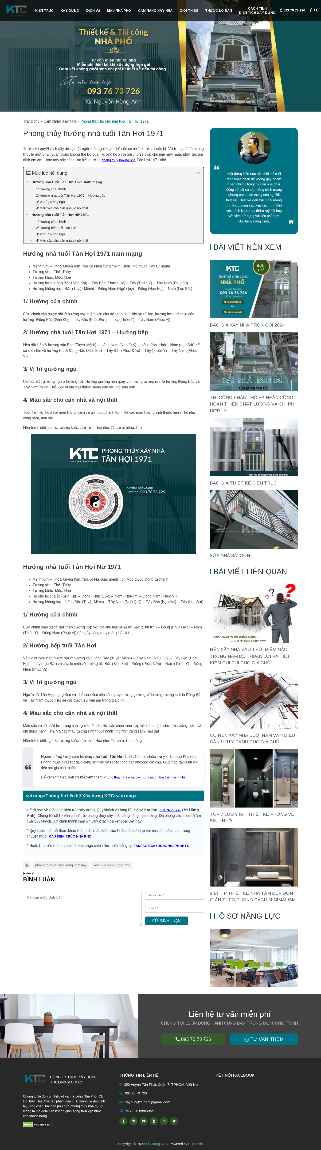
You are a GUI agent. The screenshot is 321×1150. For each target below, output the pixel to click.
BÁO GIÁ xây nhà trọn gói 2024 (247, 325)
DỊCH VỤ (93, 10)
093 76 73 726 (293, 10)
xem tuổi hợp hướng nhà (112, 865)
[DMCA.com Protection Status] (37, 1124)
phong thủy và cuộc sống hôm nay (60, 865)
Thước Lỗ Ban (218, 10)
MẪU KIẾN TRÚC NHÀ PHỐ (69, 836)
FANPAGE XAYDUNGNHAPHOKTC (161, 846)
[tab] (113, 795)
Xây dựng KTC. (157, 1144)
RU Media (195, 1144)
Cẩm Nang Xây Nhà (155, 10)
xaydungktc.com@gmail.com (147, 1102)
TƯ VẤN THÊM (267, 1039)
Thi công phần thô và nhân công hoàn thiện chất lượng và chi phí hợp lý (253, 404)
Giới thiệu (189, 10)
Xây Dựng (70, 10)
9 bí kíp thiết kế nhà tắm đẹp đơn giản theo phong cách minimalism (253, 896)
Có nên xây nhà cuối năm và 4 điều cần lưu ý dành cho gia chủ (252, 738)
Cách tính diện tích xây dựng (257, 11)
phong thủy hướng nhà (119, 160)
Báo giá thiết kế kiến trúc (243, 483)
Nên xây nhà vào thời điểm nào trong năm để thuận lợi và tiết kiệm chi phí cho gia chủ (250, 656)
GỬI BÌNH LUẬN (166, 921)
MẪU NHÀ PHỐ (119, 10)
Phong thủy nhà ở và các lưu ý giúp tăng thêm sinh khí (144, 777)
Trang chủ (31, 121)
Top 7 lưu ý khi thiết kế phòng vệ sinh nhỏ (252, 817)
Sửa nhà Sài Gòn (230, 555)
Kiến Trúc (44, 10)
